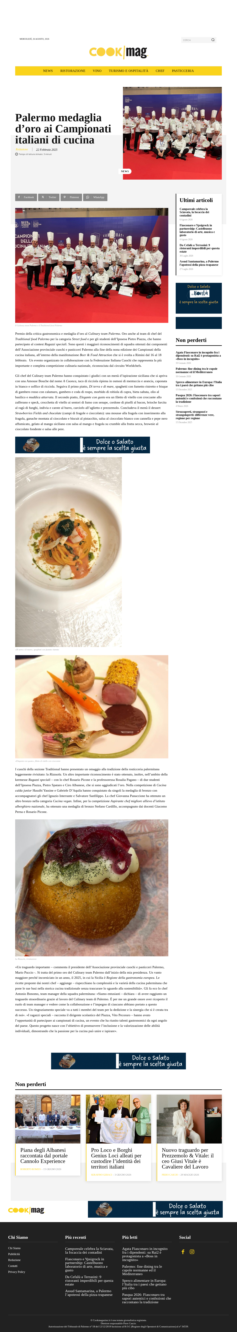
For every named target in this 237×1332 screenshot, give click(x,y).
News (125, 171)
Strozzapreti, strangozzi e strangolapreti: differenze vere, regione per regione (195, 415)
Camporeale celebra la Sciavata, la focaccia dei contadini (194, 212)
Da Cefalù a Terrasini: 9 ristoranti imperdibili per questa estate (200, 248)
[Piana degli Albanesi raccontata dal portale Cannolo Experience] (47, 1119)
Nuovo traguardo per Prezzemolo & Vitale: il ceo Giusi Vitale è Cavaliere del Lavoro (188, 1158)
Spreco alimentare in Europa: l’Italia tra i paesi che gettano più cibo (199, 383)
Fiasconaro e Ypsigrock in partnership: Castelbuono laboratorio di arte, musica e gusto (197, 230)
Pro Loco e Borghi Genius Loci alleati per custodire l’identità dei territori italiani (116, 1158)
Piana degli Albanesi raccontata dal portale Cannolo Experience (44, 1155)
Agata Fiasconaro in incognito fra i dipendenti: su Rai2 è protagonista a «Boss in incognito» (198, 355)
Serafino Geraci (101, 1174)
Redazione (22, 149)
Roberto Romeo (30, 1169)
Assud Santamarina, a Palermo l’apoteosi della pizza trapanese (199, 263)
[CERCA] (212, 40)
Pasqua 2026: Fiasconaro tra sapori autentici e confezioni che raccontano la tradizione (199, 398)
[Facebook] (182, 1252)
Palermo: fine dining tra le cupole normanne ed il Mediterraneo (196, 370)
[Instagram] (192, 1252)
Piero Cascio (170, 1174)
